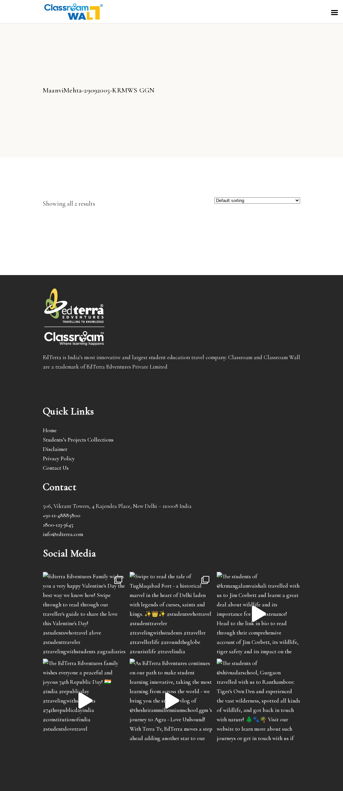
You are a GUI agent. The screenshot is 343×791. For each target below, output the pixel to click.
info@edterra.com (63, 534)
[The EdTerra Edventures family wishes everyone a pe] (84, 700)
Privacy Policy (59, 458)
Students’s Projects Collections (78, 439)
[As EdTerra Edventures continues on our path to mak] (171, 700)
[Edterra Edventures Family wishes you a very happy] (84, 613)
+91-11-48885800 (61, 515)
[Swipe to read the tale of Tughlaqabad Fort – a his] (171, 613)
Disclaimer (55, 449)
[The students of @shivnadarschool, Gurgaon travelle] (258, 700)
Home (50, 430)
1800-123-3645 (58, 524)
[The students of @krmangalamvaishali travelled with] (258, 613)
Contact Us (56, 467)
